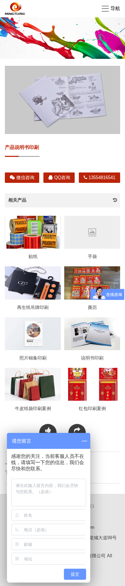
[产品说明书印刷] (62, 100)
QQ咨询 (61, 177)
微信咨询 (24, 177)
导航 (115, 8)
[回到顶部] (116, 577)
